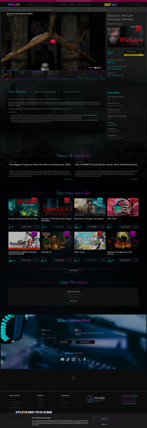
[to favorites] (141, 51)
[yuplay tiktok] (68, 359)
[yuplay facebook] (84, 359)
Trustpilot (90, 396)
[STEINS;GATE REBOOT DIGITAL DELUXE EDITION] (24, 241)
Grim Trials (112, 218)
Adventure (24, 10)
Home (10, 10)
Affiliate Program (65, 402)
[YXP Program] (107, 4)
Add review (73, 301)
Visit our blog (85, 342)
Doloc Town (79, 252)
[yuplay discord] (62, 359)
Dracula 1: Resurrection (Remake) (23, 218)
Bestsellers (40, 402)
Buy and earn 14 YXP (133, 55)
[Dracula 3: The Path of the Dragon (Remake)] (57, 207)
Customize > (104, 424)
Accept (51, 338)
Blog (62, 399)
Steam (112, 62)
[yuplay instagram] (73, 359)
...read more (68, 179)
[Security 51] (57, 241)
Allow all (104, 419)
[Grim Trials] (123, 207)
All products (16, 10)
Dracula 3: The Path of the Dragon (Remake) (56, 219)
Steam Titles (40, 407)
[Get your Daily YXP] (114, 4)
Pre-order (93, 227)
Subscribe (63, 342)
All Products (40, 399)
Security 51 (46, 252)
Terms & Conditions (52, 338)
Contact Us (64, 407)
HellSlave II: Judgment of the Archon (119, 253)
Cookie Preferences (14, 407)
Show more (73, 270)
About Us (11, 399)
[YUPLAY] (14, 5)
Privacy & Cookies (14, 405)
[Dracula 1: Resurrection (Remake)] (24, 207)
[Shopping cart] (134, 4)
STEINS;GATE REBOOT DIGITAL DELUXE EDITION (22, 253)
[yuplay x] (79, 359)
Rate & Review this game (115, 23)
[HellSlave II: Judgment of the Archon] (123, 241)
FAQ (62, 405)
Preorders (39, 405)
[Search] (50, 4)
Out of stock (59, 227)
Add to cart (131, 52)
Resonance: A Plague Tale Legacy (89, 218)
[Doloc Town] (90, 241)
